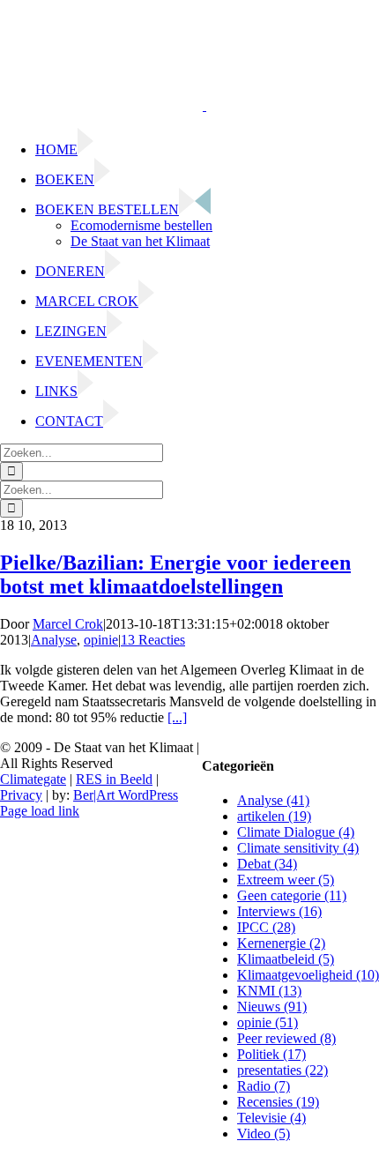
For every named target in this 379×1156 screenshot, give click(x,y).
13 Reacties (153, 639)
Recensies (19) (278, 1101)
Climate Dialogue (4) (295, 831)
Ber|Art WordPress (125, 794)
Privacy (21, 794)
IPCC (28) (266, 927)
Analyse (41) (273, 800)
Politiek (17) (271, 1054)
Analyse (54, 639)
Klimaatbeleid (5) (285, 958)
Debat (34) (267, 863)
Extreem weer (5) (285, 879)
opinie (101, 639)
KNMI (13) (269, 990)
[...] (177, 717)
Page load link (39, 810)
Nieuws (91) (272, 1006)
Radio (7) (263, 1085)
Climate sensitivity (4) (298, 847)
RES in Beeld (114, 779)
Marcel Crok (68, 623)
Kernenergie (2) (281, 943)
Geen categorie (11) (291, 895)
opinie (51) (267, 1022)
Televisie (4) (271, 1117)
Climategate (33, 779)
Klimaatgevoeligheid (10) (308, 974)
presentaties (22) (282, 1070)
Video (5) (263, 1133)
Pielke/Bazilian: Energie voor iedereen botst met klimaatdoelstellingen (175, 574)
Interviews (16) (279, 911)
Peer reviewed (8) (286, 1038)
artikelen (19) (274, 816)
